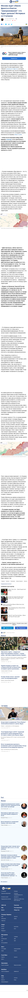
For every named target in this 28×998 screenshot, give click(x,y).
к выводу (8, 139)
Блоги (2, 910)
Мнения (3, 801)
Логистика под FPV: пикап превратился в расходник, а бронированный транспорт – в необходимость (9, 874)
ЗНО (2, 940)
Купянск (7, 581)
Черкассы (3, 920)
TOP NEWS (4, 706)
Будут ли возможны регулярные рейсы (9, 749)
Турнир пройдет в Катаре (6, 670)
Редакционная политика (6, 583)
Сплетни (15, 977)
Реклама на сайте (4, 896)
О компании (3, 891)
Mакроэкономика (17, 965)
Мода (15, 979)
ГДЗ (2, 936)
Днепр (15, 918)
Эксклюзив (13, 581)
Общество (16, 910)
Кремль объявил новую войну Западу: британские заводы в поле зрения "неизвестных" (10, 865)
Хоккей (2, 928)
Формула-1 (3, 930)
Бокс (15, 928)
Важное (3, 635)
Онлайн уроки (4, 938)
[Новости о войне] (3, 633)
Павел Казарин (4, 825)
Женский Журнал (4, 981)
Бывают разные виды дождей (7, 680)
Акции (2, 950)
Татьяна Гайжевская (9, 18)
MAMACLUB (16, 971)
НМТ (15, 940)
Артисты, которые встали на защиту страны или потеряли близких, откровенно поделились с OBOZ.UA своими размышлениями (13, 658)
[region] (14, 90)
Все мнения (4, 881)
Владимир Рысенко (5, 851)
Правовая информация (5, 893)
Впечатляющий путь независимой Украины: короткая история (9, 822)
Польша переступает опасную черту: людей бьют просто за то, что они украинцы (10, 848)
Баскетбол (16, 926)
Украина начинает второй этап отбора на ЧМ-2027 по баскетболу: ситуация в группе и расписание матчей (11, 667)
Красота (3, 979)
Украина (3, 581)
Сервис (15, 950)
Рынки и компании (4, 965)
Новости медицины (5, 971)
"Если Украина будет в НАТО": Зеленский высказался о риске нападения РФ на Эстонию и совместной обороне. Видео (12, 733)
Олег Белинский (4, 808)
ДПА (15, 938)
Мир (2, 907)
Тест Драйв (3, 948)
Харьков (15, 916)
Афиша (2, 977)
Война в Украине (19, 581)
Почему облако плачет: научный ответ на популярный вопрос (10, 677)
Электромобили (17, 948)
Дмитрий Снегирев (5, 860)
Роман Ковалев (4, 877)
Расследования (18, 907)
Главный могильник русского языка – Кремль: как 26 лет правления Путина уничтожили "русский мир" (10, 805)
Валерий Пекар (4, 817)
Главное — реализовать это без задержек (10, 726)
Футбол (2, 926)
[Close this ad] (27, 990)
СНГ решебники (4, 942)
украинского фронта (12, 69)
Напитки (15, 957)
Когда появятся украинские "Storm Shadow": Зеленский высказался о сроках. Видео (13, 722)
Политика (16, 905)
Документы (16, 896)
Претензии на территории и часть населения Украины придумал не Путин (9, 814)
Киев (2, 916)
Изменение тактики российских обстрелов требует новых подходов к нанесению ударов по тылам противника (11, 856)
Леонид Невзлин (4, 868)
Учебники (16, 936)
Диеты (2, 959)
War (16, 18)
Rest (2, 797)
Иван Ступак (18, 134)
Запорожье (3, 918)
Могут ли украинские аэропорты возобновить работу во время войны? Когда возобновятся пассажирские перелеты (13, 746)
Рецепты (3, 957)
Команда (16, 891)
